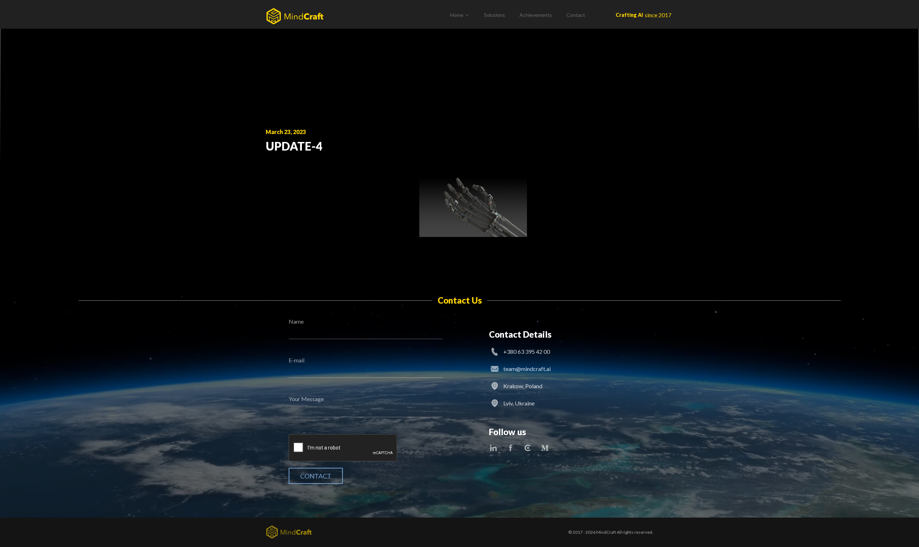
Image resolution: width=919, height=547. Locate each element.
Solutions (494, 15)
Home (456, 15)
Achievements (535, 15)
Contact (575, 15)
